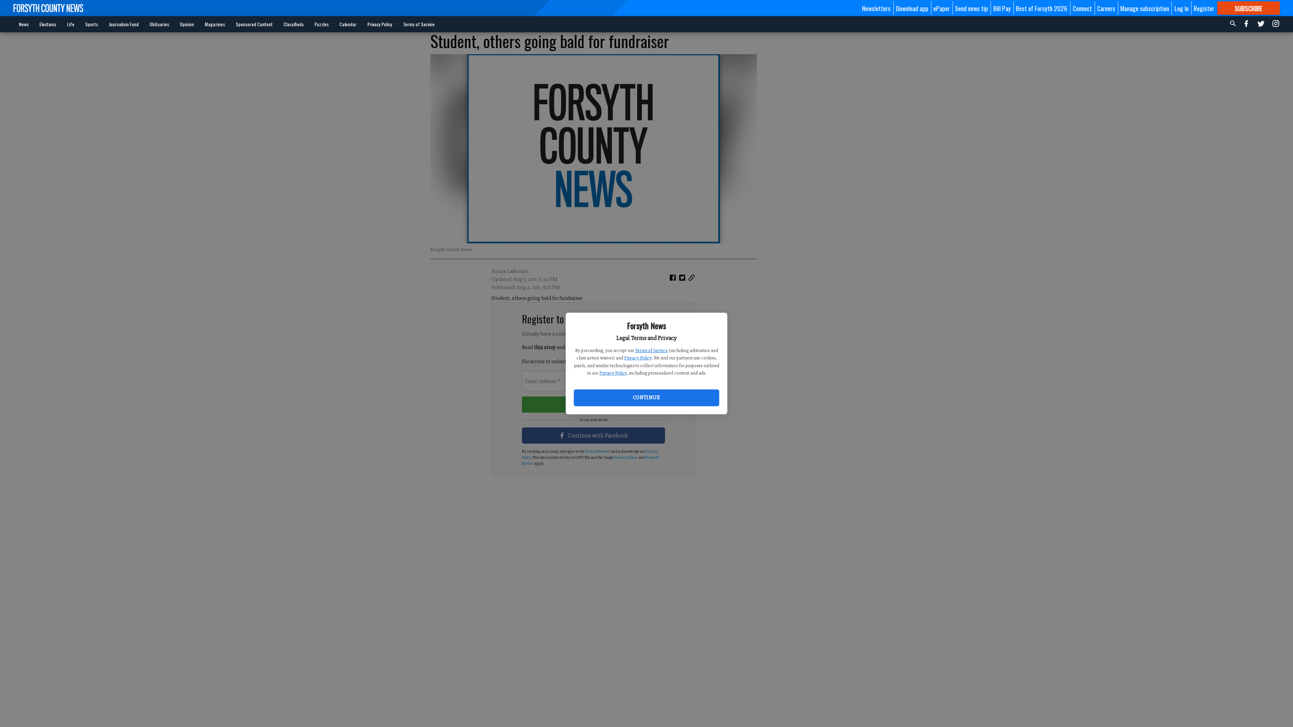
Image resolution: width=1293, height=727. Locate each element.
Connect (1082, 8)
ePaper (941, 8)
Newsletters (876, 8)
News (24, 24)
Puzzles (321, 24)
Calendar (348, 24)
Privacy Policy (638, 358)
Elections (47, 24)
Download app (912, 8)
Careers (1106, 8)
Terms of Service (651, 350)
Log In (1181, 8)
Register (1204, 8)
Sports (91, 24)
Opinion (187, 24)
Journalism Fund (124, 24)
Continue (646, 397)
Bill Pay (1002, 8)
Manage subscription (1144, 8)
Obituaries (159, 24)
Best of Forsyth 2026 (1041, 8)
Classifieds (294, 24)
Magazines (215, 24)
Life (70, 24)
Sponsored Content (254, 24)
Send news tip (971, 8)
